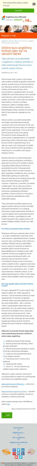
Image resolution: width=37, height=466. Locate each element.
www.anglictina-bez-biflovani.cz (12, 384)
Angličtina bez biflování (7, 41)
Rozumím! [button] (18, 10)
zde (8, 404)
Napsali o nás (18, 41)
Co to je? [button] (6, 5)
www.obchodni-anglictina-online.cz (14, 391)
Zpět (8, 415)
